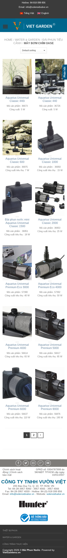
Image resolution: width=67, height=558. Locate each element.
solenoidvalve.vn (56, 494)
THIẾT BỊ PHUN (10, 531)
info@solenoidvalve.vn (22, 494)
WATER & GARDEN (27, 39)
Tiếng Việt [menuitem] (29, 13)
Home (8, 39)
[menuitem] (27, 13)
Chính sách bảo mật (13, 473)
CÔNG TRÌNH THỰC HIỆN (15, 544)
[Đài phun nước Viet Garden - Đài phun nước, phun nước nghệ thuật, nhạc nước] (33, 25)
